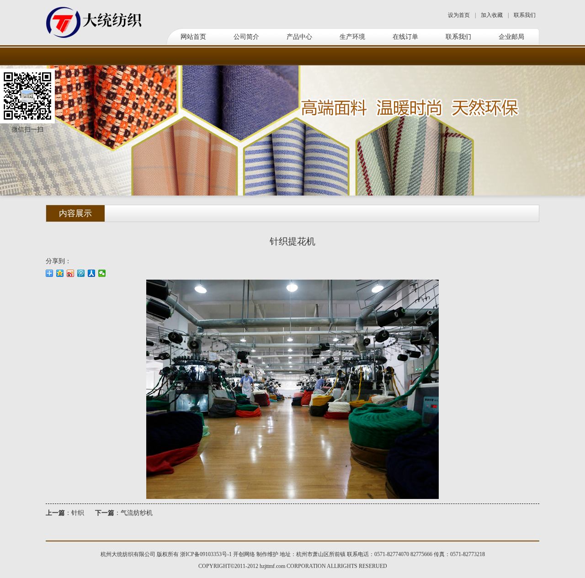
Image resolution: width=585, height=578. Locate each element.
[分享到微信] (102, 273)
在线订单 (405, 36)
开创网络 (244, 554)
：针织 (65, 512)
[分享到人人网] (92, 273)
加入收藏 (492, 15)
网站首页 (193, 36)
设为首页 (459, 15)
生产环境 (352, 36)
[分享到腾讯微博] (81, 273)
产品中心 (299, 36)
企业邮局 (511, 36)
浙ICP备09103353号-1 (206, 554)
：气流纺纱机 (124, 512)
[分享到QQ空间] (60, 273)
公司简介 (246, 36)
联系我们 (525, 15)
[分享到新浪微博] (70, 273)
